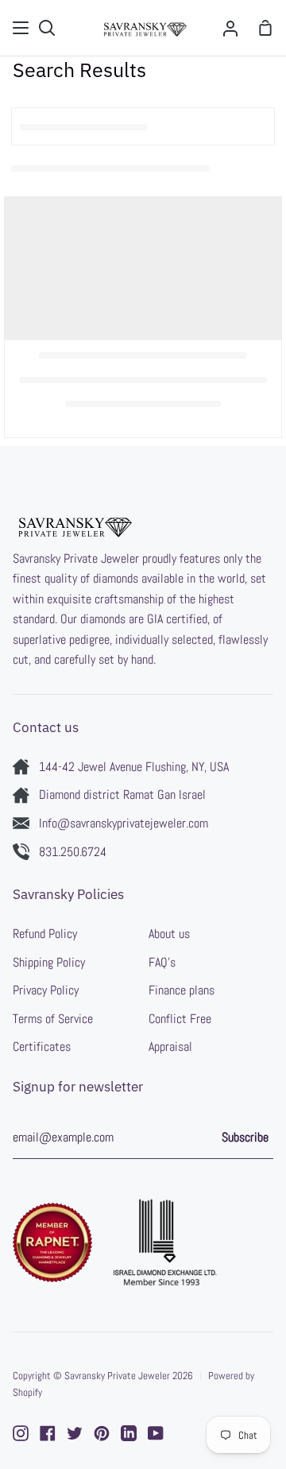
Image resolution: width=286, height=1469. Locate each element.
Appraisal (170, 1046)
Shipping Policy (49, 962)
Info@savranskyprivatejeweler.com (123, 823)
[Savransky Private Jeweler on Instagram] (21, 1433)
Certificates (42, 1046)
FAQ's (162, 962)
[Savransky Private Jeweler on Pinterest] (102, 1433)
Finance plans (181, 990)
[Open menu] (21, 28)
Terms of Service (53, 1018)
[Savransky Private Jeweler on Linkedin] (129, 1433)
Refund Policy (45, 933)
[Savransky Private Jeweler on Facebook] (48, 1433)
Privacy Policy (46, 990)
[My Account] (230, 28)
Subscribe (245, 1137)
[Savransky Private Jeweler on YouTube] (156, 1433)
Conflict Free (180, 1018)
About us (169, 933)
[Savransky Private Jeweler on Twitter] (75, 1433)
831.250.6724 (72, 851)
